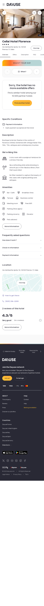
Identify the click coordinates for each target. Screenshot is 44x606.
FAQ (34, 55)
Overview (5, 55)
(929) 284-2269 (12, 301)
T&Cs (26, 474)
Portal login (20, 378)
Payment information (10, 255)
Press (4, 408)
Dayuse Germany (7, 440)
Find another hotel (22, 103)
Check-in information (10, 248)
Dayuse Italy (6, 432)
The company (6, 399)
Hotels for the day (10, 351)
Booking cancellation (30, 408)
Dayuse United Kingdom (9, 428)
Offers (15, 55)
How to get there (12, 295)
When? (23, 71)
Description (25, 55)
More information (12, 226)
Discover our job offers (9, 412)
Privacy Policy (17, 474)
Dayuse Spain (6, 436)
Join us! (7, 378)
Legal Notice (6, 474)
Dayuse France (7, 424)
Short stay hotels (22, 351)
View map (36, 48)
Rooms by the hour (34, 351)
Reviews (4, 403)
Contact (26, 399)
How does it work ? (9, 240)
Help (25, 403)
